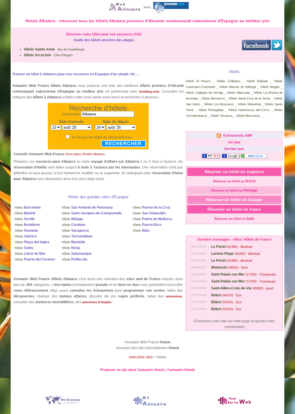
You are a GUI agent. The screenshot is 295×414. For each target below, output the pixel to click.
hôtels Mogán (269, 87)
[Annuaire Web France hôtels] (124, 7)
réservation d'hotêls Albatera (85, 154)
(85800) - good (242, 288)
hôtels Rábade (257, 81)
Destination (71, 114)
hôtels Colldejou (228, 81)
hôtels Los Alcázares (219, 104)
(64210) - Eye (226, 295)
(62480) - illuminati (231, 246)
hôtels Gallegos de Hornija (204, 92)
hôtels (28, 207)
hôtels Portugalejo (211, 110)
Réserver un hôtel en (234, 171)
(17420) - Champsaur (243, 274)
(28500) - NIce (229, 267)
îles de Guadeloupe (54, 49)
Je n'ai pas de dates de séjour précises (101, 137)
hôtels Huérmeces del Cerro (248, 110)
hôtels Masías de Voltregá (238, 87)
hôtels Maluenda (249, 104)
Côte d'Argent (48, 55)
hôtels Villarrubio (238, 92)
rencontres (174, 296)
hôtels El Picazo (198, 81)
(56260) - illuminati (235, 253)
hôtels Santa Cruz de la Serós (250, 98)
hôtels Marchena (248, 115)
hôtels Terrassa (221, 115)
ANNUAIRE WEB (141, 357)
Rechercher (123, 143)
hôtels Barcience (213, 98)
